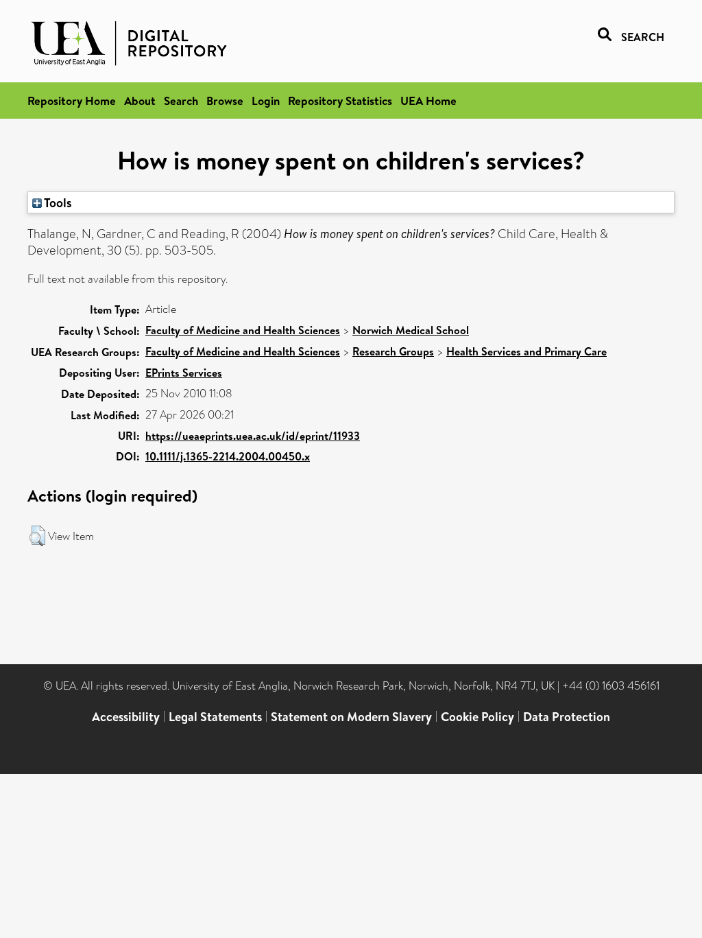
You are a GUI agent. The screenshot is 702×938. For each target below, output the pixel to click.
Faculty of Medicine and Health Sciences (242, 330)
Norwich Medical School (410, 330)
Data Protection (566, 716)
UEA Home (428, 100)
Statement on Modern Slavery (351, 716)
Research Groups (393, 351)
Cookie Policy (477, 716)
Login (266, 100)
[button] (37, 536)
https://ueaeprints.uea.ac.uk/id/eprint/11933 (252, 435)
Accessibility (126, 716)
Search (181, 100)
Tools (57, 202)
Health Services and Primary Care (526, 351)
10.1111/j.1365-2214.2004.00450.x (227, 456)
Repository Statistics (340, 100)
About (140, 100)
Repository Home (71, 100)
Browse (224, 100)
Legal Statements (215, 716)
